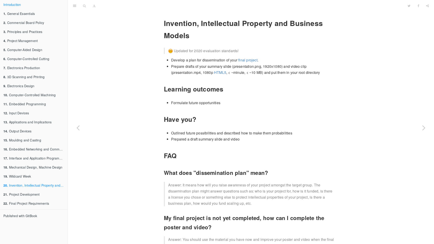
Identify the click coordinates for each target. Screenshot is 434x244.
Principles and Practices (22, 31)
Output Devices (17, 131)
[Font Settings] (94, 5)
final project (247, 60)
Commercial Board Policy (23, 22)
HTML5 (220, 72)
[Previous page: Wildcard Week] (78, 127)
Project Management (20, 40)
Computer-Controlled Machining (29, 95)
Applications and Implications (27, 122)
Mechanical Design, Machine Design (32, 167)
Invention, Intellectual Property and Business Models (35, 185)
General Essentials (19, 13)
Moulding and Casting (22, 140)
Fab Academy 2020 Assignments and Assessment (251, 5)
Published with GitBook (20, 216)
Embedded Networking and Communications (35, 149)
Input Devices (16, 113)
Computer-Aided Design (22, 49)
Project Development (21, 194)
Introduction (12, 4)
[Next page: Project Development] (424, 127)
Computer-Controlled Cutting (26, 58)
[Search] (84, 5)
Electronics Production (21, 68)
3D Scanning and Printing (24, 77)
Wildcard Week (17, 176)
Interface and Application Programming (34, 158)
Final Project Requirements (26, 203)
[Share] (427, 5)
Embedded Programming (24, 104)
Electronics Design (18, 86)
